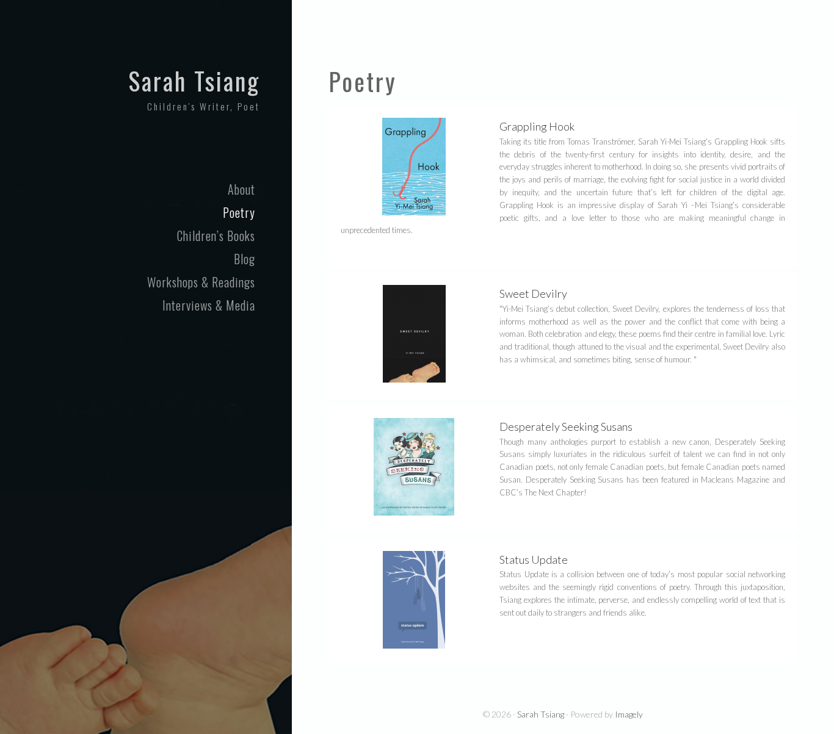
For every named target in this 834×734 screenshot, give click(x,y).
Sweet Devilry (533, 293)
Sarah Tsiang (194, 80)
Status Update (533, 559)
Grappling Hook (537, 126)
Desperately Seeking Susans (566, 426)
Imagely (629, 714)
